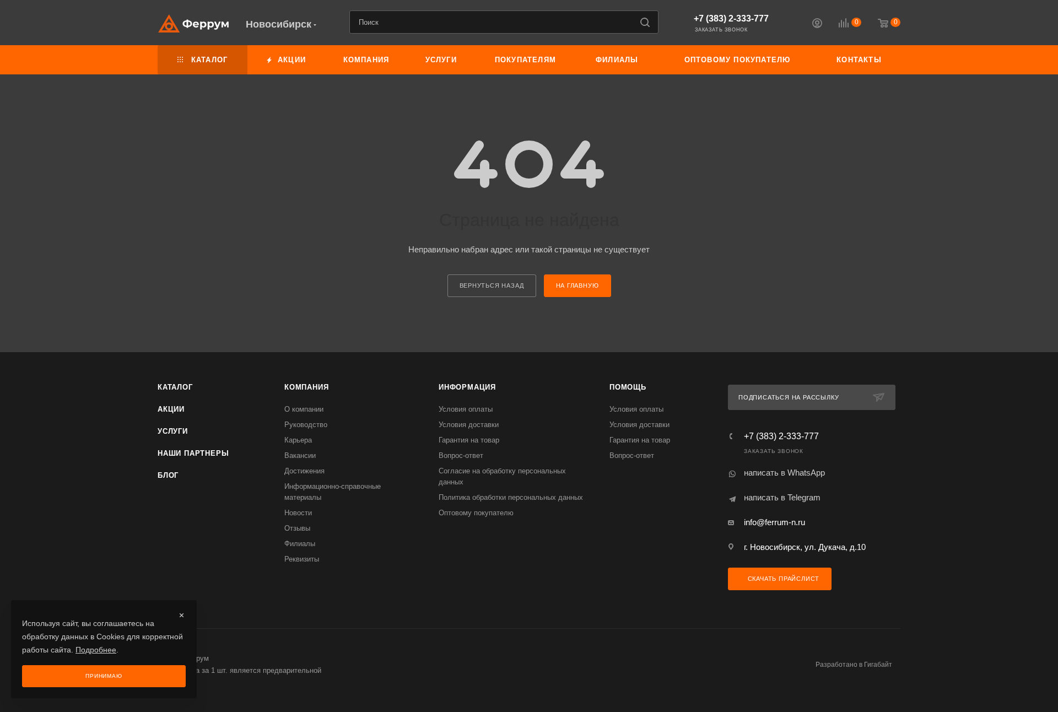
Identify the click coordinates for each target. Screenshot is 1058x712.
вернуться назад (492, 285)
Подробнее (95, 649)
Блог (168, 475)
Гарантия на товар (469, 440)
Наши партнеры (193, 453)
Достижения (304, 471)
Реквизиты (301, 559)
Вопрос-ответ (461, 455)
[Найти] (644, 22)
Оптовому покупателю (476, 513)
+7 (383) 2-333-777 (731, 18)
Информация (467, 387)
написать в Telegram (782, 497)
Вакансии (300, 455)
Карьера (298, 440)
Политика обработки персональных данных (511, 497)
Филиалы (299, 544)
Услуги (173, 431)
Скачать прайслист (782, 578)
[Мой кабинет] (817, 24)
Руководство (305, 424)
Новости (298, 513)
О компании (303, 409)
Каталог (175, 387)
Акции (171, 409)
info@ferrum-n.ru (774, 522)
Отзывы (297, 528)
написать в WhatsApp (784, 472)
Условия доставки (469, 424)
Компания (306, 387)
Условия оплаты (466, 409)
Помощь (627, 387)
